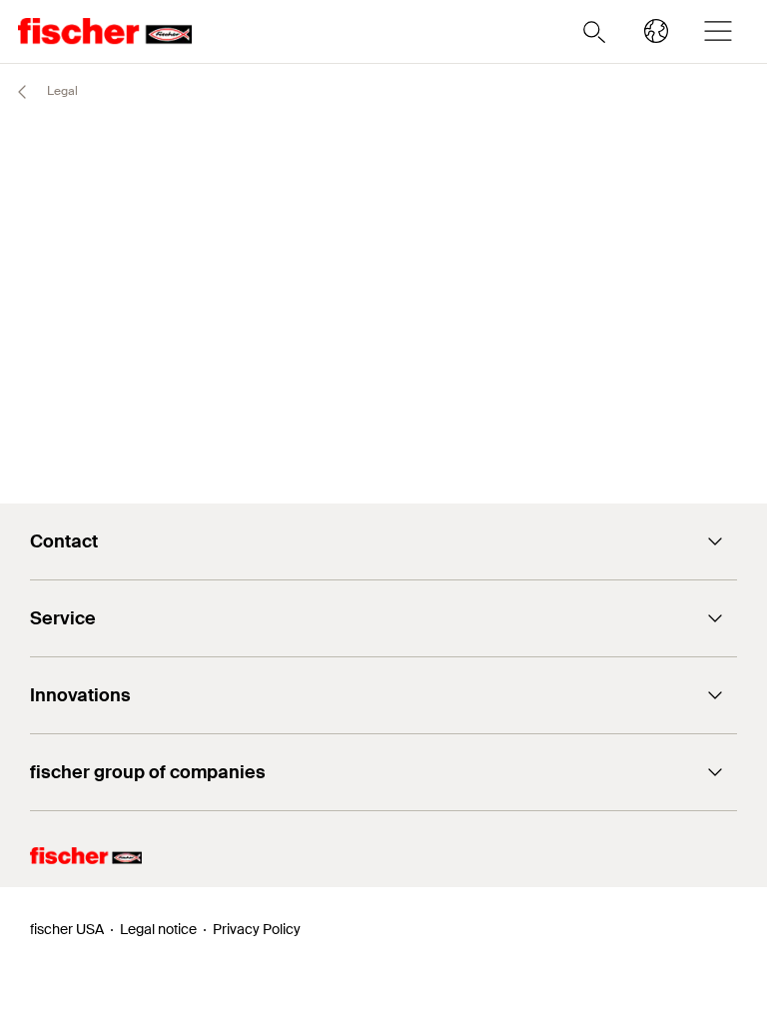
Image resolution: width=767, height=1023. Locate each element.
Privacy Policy (257, 929)
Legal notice (158, 929)
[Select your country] (656, 31)
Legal (61, 91)
